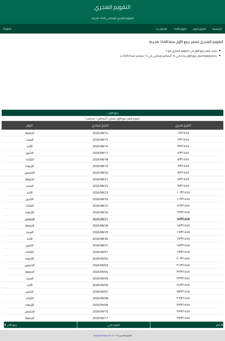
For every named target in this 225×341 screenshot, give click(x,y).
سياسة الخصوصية (100, 335)
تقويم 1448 (179, 28)
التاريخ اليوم (199, 28)
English (7, 28)
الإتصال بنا (161, 28)
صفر (218, 324)
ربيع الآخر (12, 324)
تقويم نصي (113, 324)
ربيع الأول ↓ (113, 112)
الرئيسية (217, 28)
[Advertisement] (112, 84)
